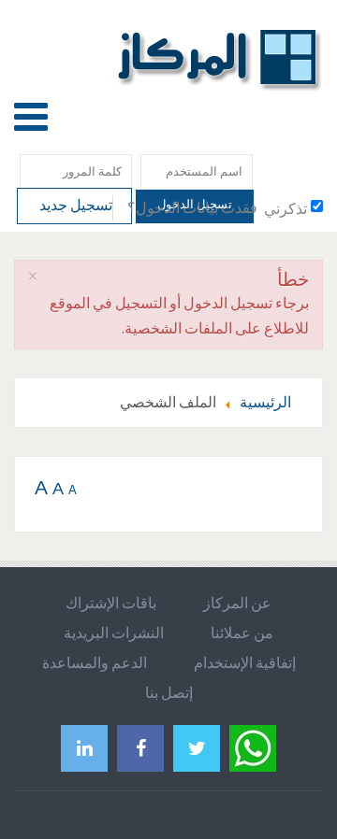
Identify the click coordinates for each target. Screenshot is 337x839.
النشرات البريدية (114, 632)
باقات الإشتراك (111, 602)
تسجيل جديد (74, 204)
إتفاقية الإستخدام (245, 662)
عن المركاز (237, 602)
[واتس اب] (252, 746)
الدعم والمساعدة (94, 662)
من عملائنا (242, 632)
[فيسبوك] (140, 748)
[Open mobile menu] (31, 116)
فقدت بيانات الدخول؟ (192, 207)
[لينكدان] (84, 748)
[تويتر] (196, 748)
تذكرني (285, 208)
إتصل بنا (169, 692)
